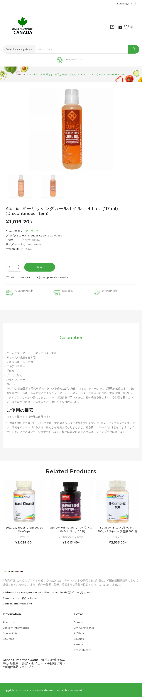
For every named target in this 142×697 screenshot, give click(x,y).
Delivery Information (16, 627)
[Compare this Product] (31, 519)
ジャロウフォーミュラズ (70, 537)
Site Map (8, 638)
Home (21, 74)
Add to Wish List (21, 277)
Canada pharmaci (44, 690)
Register (114, 27)
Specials (79, 638)
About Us (9, 622)
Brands (78, 622)
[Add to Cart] (17, 519)
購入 (40, 267)
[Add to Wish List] (24, 519)
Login (120, 27)
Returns (79, 644)
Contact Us (10, 633)
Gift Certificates (84, 627)
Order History (82, 649)
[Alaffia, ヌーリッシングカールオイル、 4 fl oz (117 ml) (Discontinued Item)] (20, 186)
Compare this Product (55, 277)
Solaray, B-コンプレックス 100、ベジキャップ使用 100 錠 (117, 529)
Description (71, 337)
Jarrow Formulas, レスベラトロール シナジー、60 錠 (71, 529)
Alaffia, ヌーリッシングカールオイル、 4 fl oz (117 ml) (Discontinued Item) (77, 74)
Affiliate (79, 633)
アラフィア (31, 231)
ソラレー (24, 537)
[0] (126, 27)
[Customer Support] (71, 62)
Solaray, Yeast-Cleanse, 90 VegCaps (24, 529)
